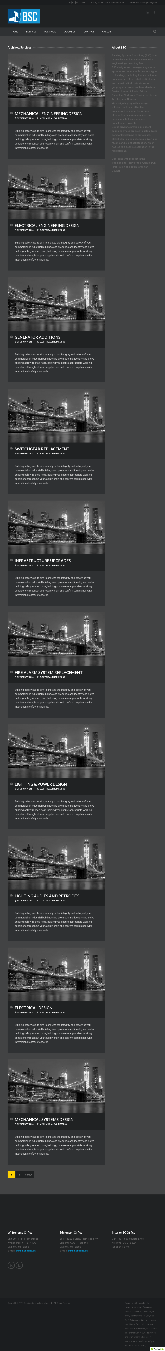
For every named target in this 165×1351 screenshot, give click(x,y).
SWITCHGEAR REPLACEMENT (42, 449)
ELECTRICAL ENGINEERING (52, 230)
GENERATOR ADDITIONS (37, 337)
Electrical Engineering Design (47, 225)
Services (31, 31)
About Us (70, 31)
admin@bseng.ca (26, 1250)
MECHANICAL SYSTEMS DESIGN (44, 1119)
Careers (107, 31)
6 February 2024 (25, 118)
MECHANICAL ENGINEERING (53, 118)
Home (15, 31)
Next (27, 1174)
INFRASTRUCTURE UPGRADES (43, 560)
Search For (154, 31)
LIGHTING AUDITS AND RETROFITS (47, 896)
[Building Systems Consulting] (24, 16)
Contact (89, 31)
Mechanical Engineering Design (49, 113)
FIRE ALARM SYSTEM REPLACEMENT (49, 672)
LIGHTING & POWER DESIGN (41, 784)
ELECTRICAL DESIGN (34, 1007)
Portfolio (50, 31)
